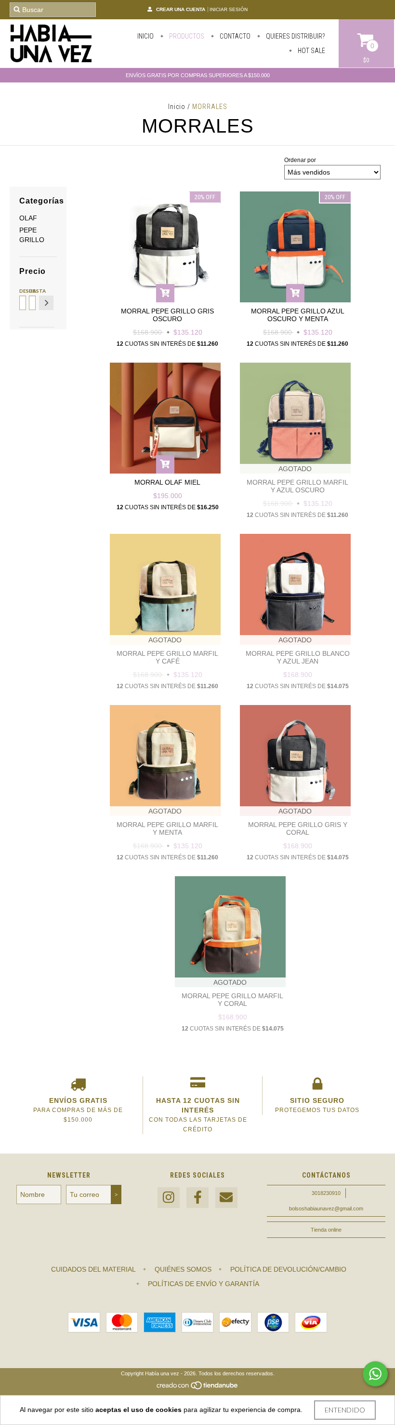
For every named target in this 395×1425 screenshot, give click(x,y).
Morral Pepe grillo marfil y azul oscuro (297, 486)
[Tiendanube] (198, 1388)
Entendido (345, 1410)
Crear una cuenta (180, 9)
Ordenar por (300, 160)
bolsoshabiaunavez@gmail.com (326, 1208)
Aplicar (46, 303)
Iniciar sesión (229, 9)
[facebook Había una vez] (197, 1197)
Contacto (234, 36)
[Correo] (226, 1197)
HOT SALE (310, 50)
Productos (186, 36)
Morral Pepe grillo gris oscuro (167, 315)
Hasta (31, 291)
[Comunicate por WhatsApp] (375, 1373)
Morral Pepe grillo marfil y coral (232, 999)
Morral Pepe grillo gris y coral (297, 828)
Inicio (145, 36)
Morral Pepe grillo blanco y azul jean (298, 657)
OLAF (28, 218)
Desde (22, 291)
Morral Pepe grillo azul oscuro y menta (297, 315)
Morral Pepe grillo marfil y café (167, 657)
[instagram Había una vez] (169, 1197)
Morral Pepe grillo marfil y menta (167, 828)
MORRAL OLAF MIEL (167, 482)
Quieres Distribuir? (294, 36)
